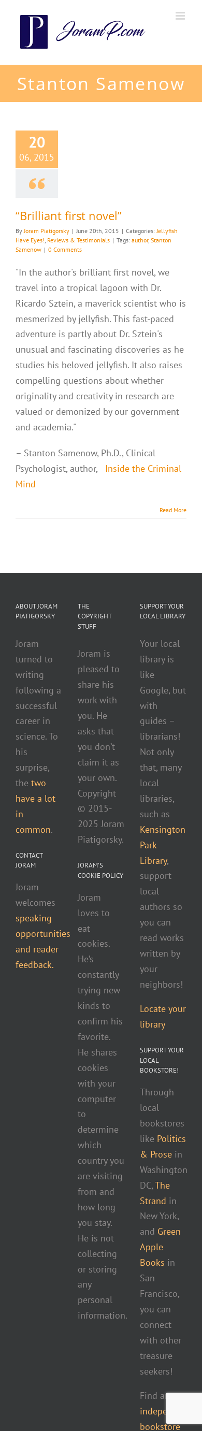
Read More (173, 510)
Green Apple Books (160, 1246)
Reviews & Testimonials (78, 240)
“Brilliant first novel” (69, 215)
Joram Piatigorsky (46, 231)
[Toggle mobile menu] (181, 15)
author (140, 240)
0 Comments (65, 249)
